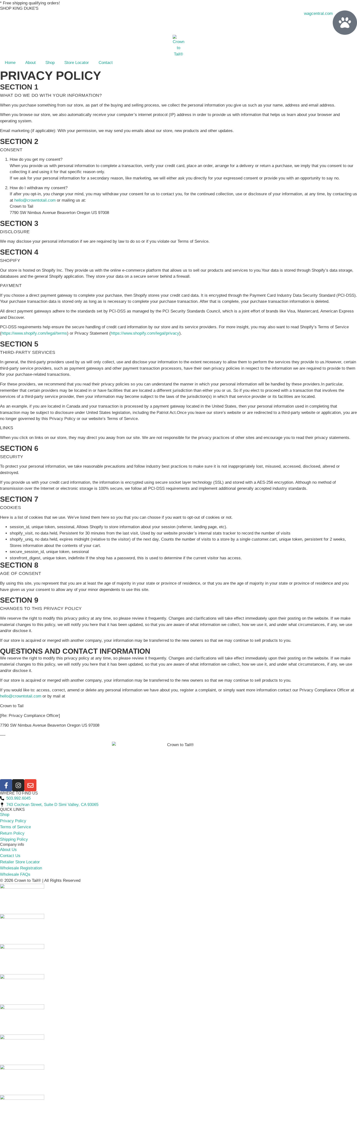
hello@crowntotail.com (35, 200)
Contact (106, 62)
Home (10, 62)
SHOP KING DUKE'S (19, 8)
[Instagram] (18, 785)
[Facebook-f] (6, 785)
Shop (50, 62)
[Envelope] (30, 785)
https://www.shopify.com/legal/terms (34, 333)
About (30, 62)
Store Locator (76, 62)
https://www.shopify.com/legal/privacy (145, 333)
